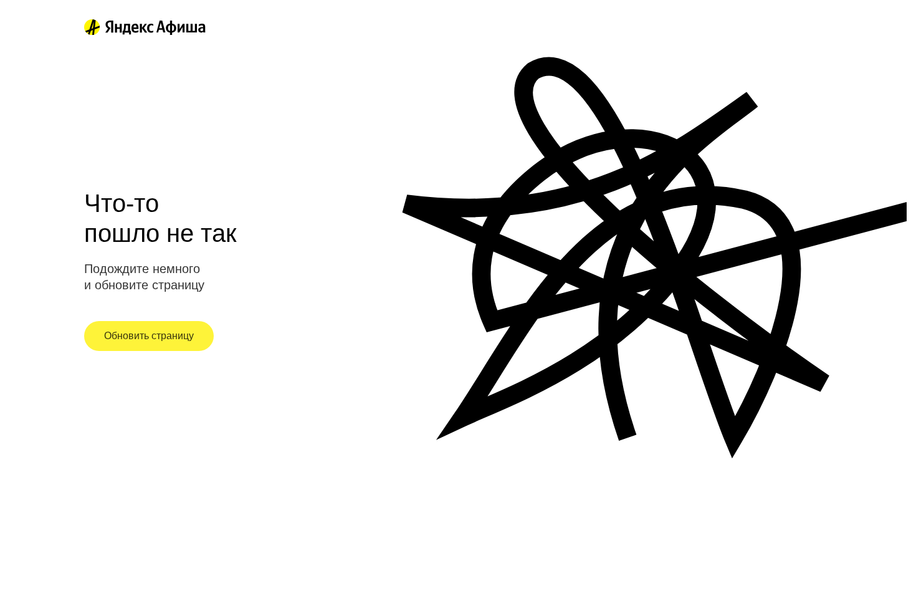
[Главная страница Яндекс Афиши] (92, 27)
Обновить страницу (149, 335)
